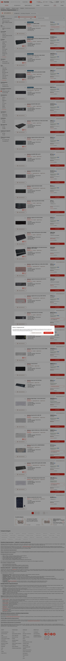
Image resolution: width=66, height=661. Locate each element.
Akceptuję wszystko (48, 332)
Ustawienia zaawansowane (36, 332)
